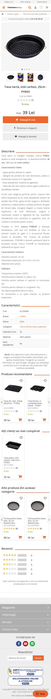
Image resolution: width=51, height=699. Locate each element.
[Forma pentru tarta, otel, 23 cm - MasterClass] (37, 506)
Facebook (18, 643)
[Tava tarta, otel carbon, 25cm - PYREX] (25, 46)
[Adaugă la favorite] (21, 381)
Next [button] (49, 402)
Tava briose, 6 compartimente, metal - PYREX (35, 403)
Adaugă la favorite (27, 136)
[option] (13, 400)
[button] (5, 47)
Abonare (38, 658)
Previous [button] (2, 402)
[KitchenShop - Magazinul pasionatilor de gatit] (14, 7)
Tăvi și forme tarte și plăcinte (33, 326)
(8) (17, 528)
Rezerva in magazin (27, 128)
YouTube (25, 643)
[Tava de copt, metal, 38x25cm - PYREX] (13, 388)
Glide (22, 321)
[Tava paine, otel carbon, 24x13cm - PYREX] (13, 445)
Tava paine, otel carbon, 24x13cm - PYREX (12, 460)
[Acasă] (3, 14)
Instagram (32, 643)
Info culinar (25, 1)
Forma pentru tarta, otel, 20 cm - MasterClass (13, 520)
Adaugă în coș (27, 120)
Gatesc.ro (8, 1)
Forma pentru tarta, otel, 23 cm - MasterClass (37, 520)
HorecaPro (42, 1)
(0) (17, 411)
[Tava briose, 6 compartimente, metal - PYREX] (37, 388)
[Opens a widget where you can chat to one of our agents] (40, 694)
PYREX (23, 316)
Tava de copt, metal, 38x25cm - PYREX (13, 402)
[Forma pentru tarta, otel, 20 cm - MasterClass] (13, 506)
